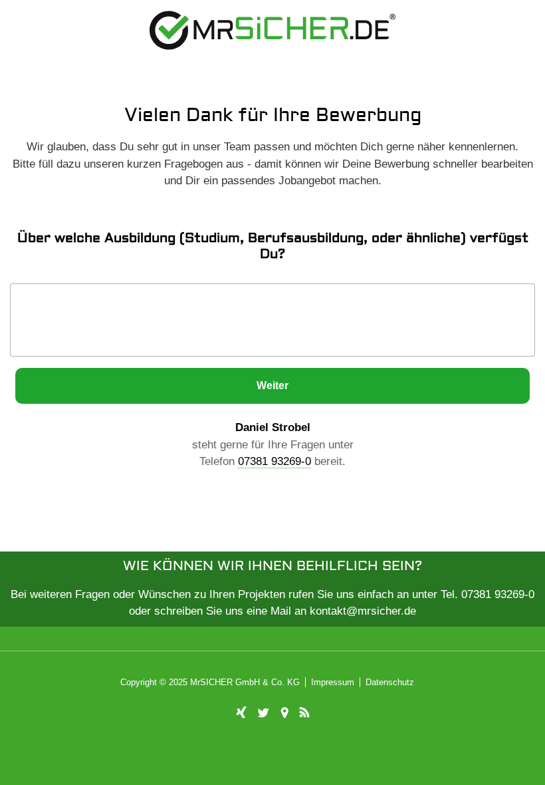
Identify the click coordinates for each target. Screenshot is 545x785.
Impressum (332, 682)
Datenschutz (390, 682)
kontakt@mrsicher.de (363, 611)
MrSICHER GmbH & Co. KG (245, 682)
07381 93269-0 (274, 461)
